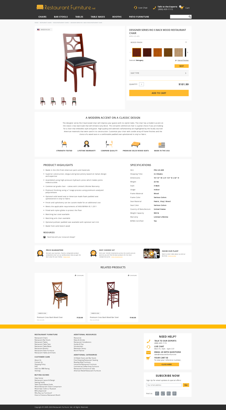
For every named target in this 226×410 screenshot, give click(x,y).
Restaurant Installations (82, 342)
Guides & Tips (79, 344)
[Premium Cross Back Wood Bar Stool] (113, 295)
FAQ (36, 366)
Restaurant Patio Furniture (44, 350)
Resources (77, 338)
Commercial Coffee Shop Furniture (86, 366)
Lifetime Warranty (86, 150)
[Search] (190, 17)
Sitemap (38, 371)
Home (36, 22)
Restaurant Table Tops (43, 344)
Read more (66, 257)
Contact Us (39, 362)
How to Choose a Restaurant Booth (47, 395)
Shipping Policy (40, 364)
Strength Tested (64, 150)
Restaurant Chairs (45, 22)
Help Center (39, 378)
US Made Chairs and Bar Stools (85, 358)
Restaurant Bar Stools (42, 340)
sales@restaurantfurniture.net (165, 354)
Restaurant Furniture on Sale (84, 369)
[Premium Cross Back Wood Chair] (60, 295)
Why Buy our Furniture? (43, 393)
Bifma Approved (40, 391)
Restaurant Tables (41, 342)
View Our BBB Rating (42, 369)
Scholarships (78, 346)
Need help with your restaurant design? (61, 237)
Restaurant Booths (41, 348)
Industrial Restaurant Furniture (85, 364)
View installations (117, 257)
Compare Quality (109, 150)
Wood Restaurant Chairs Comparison (48, 387)
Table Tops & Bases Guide (44, 384)
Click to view (172, 256)
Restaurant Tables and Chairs (45, 353)
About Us (38, 360)
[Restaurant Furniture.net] (65, 7)
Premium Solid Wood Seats (136, 150)
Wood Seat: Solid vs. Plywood (45, 389)
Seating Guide (40, 382)
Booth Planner (79, 350)
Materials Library (80, 348)
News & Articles (79, 340)
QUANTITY (133, 84)
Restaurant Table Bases (43, 346)
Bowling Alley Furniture (82, 362)
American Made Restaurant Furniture (87, 371)
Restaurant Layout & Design (45, 380)
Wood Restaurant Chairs (61, 22)
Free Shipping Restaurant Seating (86, 360)
